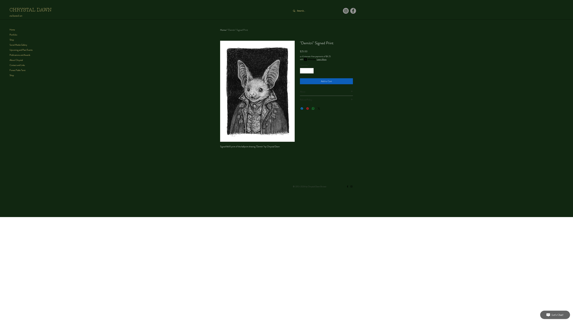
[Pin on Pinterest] (307, 108)
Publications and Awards (20, 55)
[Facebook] (353, 11)
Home (12, 29)
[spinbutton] (306, 70)
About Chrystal (16, 60)
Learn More (321, 59)
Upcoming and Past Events (21, 50)
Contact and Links (17, 65)
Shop (12, 39)
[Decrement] (302, 70)
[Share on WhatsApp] (313, 108)
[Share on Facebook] (302, 108)
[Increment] (311, 70)
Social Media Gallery (18, 45)
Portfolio (13, 34)
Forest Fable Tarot (18, 70)
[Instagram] (346, 11)
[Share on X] (319, 108)
